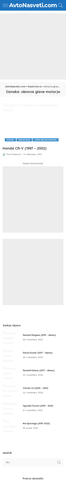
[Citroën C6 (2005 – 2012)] (11, 390)
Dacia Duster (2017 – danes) (38, 352)
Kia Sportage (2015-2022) (36, 423)
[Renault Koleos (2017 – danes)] (11, 373)
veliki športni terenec (45, 140)
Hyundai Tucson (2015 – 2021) (38, 405)
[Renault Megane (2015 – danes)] (11, 337)
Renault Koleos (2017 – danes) (39, 370)
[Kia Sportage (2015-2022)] (11, 426)
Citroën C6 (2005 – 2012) (35, 388)
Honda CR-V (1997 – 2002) (24, 148)
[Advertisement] (33, 46)
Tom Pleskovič (13, 154)
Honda (10, 140)
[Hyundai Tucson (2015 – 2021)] (11, 408)
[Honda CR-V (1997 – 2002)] (33, 123)
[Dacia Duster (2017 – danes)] (11, 355)
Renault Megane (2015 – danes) (39, 335)
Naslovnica (24, 140)
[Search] (59, 5)
